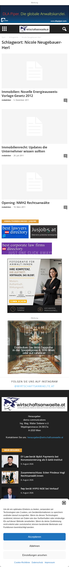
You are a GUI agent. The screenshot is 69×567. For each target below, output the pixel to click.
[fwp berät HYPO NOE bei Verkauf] (10, 493)
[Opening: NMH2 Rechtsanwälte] (34, 182)
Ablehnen (34, 545)
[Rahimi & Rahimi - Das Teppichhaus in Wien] (34, 347)
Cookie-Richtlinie (22, 562)
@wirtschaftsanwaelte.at (34, 386)
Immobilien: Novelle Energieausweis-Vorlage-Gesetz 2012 (30, 94)
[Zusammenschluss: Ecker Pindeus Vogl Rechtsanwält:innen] (10, 477)
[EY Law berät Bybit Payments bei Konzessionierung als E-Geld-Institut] (10, 461)
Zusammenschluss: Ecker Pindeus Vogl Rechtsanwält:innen (43, 474)
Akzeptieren (34, 536)
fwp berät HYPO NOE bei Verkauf (39, 488)
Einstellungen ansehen (34, 555)
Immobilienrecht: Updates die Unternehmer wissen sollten (24, 149)
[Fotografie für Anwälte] (35, 286)
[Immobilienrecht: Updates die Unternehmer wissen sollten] (34, 126)
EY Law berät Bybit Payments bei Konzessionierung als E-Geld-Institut (41, 458)
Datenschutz (37, 562)
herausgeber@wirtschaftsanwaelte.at (45, 437)
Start (4, 37)
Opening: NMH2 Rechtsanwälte (26, 203)
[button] (64, 502)
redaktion (6, 100)
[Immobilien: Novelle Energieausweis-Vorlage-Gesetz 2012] (34, 71)
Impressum (50, 562)
